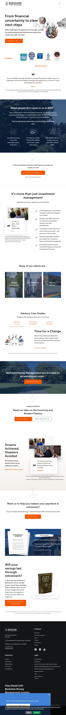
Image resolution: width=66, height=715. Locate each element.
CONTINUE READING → (41, 348)
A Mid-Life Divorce (49, 323)
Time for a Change (16, 323)
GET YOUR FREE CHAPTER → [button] (43, 550)
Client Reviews (8, 669)
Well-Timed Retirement (33, 323)
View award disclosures (41, 65)
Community (8, 666)
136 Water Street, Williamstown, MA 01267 (15, 644)
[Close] (49, 694)
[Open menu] (59, 3)
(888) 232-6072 (9, 648)
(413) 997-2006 (9, 647)
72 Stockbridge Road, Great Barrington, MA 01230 (17, 640)
